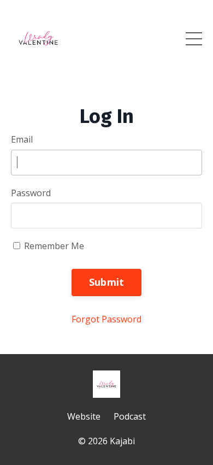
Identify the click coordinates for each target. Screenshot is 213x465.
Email (22, 139)
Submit (107, 282)
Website (83, 416)
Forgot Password (106, 319)
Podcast (130, 416)
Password (31, 193)
